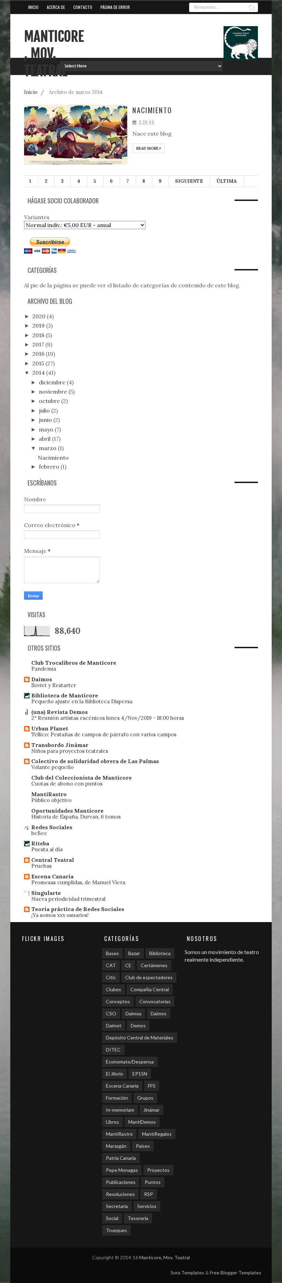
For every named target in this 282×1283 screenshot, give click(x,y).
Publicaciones (120, 1182)
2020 (39, 316)
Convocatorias (155, 1001)
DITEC (113, 1049)
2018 (39, 335)
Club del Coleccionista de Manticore (81, 777)
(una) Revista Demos (59, 711)
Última (226, 181)
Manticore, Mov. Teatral (54, 53)
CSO (111, 1013)
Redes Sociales (51, 827)
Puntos (153, 1182)
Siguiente (189, 181)
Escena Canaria (52, 876)
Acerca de (56, 7)
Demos (138, 1025)
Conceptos (118, 1001)
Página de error (115, 7)
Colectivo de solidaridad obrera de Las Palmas (95, 761)
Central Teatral (52, 859)
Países (143, 1146)
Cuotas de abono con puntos (66, 783)
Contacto (82, 7)
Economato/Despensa (130, 1062)
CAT (111, 965)
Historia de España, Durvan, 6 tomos (76, 816)
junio (46, 419)
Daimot (113, 1025)
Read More (148, 148)
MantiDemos (142, 1122)
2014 (39, 372)
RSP (148, 1194)
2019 (39, 325)
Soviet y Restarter (53, 685)
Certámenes (154, 965)
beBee (39, 833)
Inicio (33, 7)
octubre (50, 400)
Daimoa (133, 1013)
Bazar (134, 953)
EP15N (139, 1074)
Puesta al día (47, 849)
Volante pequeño (52, 767)
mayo (47, 429)
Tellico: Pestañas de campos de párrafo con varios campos (103, 734)
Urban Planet (49, 728)
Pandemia (43, 668)
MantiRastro (49, 794)
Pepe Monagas (122, 1170)
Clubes (113, 989)
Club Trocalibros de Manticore (73, 662)
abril (45, 438)
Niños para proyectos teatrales (69, 751)
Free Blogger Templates (235, 1272)
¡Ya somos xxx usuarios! (60, 915)
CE (128, 965)
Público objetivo (51, 800)
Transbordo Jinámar (59, 744)
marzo (48, 448)
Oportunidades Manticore (67, 810)
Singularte (46, 892)
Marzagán (116, 1146)
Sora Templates (187, 1272)
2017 (38, 344)
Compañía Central (149, 989)
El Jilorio (114, 1074)
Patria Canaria (121, 1158)
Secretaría (117, 1206)
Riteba (40, 843)
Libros (112, 1122)
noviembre (53, 391)
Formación (117, 1098)
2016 (39, 353)
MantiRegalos (157, 1134)
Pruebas (41, 866)
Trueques (116, 1230)
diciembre (53, 382)
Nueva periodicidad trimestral (68, 899)
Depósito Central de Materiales (139, 1037)
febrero (50, 466)
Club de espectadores (149, 977)
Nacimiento (152, 110)
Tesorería (138, 1218)
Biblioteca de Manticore (64, 695)
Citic (111, 977)
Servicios (146, 1206)
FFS (151, 1086)
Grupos (145, 1098)
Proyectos (158, 1170)
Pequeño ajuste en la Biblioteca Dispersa (81, 701)
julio (45, 410)
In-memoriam (120, 1110)
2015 (38, 363)
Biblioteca (160, 953)
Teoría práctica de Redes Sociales (77, 909)
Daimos (41, 679)
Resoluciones (120, 1194)
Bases (112, 953)
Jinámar (151, 1110)
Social (112, 1218)
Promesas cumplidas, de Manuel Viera (78, 882)
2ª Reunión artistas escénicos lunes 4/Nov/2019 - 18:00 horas (107, 718)
